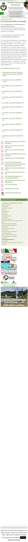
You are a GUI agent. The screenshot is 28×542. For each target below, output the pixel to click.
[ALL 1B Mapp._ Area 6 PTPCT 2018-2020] (1, 112)
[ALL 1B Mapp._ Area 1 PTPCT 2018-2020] (1, 91)
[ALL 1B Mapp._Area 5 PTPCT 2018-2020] (1, 85)
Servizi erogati (5, 226)
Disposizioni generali (6, 205)
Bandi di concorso (5, 211)
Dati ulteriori (4, 244)
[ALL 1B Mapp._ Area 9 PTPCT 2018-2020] (1, 129)
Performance (4, 212)
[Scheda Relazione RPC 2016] (2, 193)
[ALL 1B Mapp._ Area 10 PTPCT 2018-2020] (1, 135)
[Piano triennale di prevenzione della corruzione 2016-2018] (2, 181)
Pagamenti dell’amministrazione (8, 228)
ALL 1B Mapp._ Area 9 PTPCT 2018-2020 (11, 129)
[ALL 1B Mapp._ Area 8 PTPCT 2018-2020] (1, 124)
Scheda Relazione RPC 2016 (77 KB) (13, 192)
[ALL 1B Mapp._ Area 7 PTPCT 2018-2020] (1, 118)
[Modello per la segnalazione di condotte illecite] (2, 168)
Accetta (23, 537)
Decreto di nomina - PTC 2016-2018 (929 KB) (14, 158)
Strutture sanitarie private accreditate (9, 234)
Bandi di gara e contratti (6, 219)
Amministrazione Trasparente (9, 199)
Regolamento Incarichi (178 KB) (12, 188)
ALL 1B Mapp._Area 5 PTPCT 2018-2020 (11, 85)
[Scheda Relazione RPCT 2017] (1, 68)
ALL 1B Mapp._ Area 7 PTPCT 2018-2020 (11, 118)
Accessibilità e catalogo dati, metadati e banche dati (12, 242)
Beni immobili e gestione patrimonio (9, 223)
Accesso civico (5, 241)
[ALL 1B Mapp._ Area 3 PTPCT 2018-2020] (1, 102)
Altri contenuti (4, 237)
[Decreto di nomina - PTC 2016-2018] (2, 158)
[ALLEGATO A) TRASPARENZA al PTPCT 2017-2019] (2, 154)
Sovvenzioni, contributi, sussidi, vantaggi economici (12, 220)
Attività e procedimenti (6, 215)
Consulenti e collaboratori (7, 208)
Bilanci (3, 222)
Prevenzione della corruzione (8, 239)
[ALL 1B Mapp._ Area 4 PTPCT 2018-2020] (1, 106)
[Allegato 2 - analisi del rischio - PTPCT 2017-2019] (2, 146)
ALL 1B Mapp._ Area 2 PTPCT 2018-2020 (11, 97)
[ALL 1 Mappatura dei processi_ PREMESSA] (1, 79)
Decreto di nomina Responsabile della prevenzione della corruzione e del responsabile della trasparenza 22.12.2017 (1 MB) (15, 164)
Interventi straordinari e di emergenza (9, 236)
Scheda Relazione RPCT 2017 (9, 68)
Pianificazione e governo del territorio (9, 231)
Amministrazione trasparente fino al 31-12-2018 (12, 203)
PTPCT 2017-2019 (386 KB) (11, 184)
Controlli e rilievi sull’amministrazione (9, 225)
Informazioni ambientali (6, 233)
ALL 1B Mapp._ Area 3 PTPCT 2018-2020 (11, 102)
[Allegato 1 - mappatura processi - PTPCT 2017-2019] (2, 142)
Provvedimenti (5, 217)
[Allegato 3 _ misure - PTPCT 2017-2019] (2, 150)
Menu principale (2, 13)
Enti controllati (4, 214)
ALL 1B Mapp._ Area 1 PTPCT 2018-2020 (11, 91)
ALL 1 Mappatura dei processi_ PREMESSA (12, 79)
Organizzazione (5, 206)
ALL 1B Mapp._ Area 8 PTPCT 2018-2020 (11, 124)
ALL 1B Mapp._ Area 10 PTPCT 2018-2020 (11, 135)
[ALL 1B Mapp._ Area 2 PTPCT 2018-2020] (1, 97)
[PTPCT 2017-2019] (2, 185)
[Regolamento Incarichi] (2, 189)
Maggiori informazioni (14, 540)
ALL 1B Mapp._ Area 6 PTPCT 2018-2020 (11, 112)
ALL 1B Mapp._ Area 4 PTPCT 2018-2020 (11, 106)
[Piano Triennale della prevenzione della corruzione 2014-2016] (2, 177)
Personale (4, 209)
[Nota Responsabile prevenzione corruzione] (2, 172)
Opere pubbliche (5, 230)
